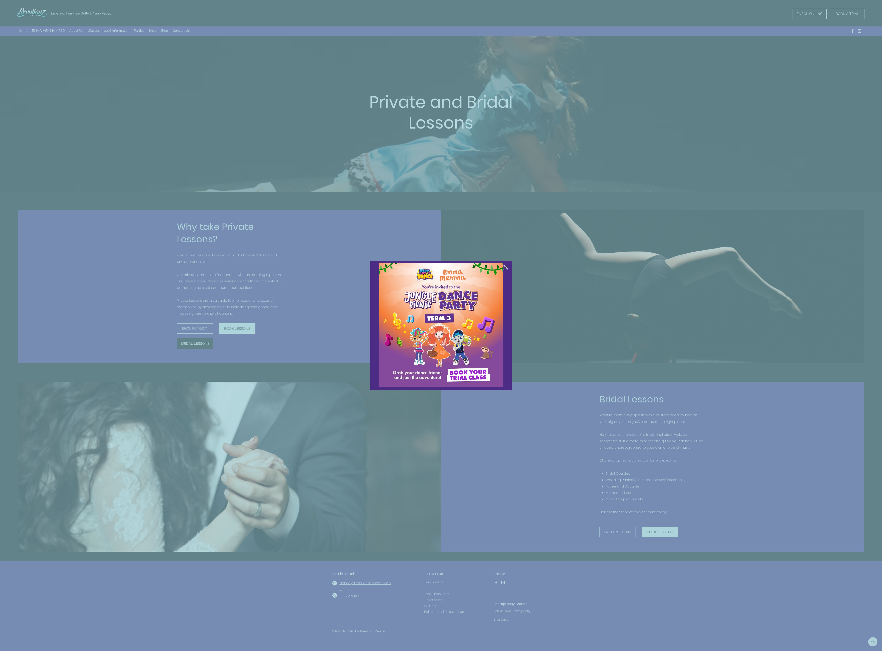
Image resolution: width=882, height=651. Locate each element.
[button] (506, 267)
